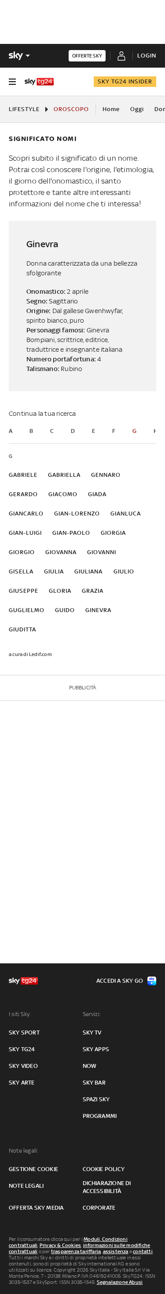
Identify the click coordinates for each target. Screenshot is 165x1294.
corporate (99, 1207)
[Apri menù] (12, 81)
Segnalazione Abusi (120, 1282)
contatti (143, 1251)
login (146, 55)
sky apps (96, 1049)
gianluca (125, 513)
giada (97, 494)
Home (111, 109)
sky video (23, 1066)
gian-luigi (25, 533)
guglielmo (26, 610)
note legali (26, 1185)
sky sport (24, 1032)
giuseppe (23, 591)
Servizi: (92, 1014)
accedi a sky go (119, 980)
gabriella (64, 475)
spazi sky (96, 1099)
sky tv (92, 1032)
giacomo (62, 494)
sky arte (22, 1082)
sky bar (94, 1082)
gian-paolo (71, 533)
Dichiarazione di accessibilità (107, 1187)
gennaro (106, 475)
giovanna (61, 552)
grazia (92, 591)
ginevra (98, 610)
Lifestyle (24, 109)
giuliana (88, 571)
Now (90, 1066)
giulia (54, 571)
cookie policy (104, 1169)
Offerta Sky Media (36, 1207)
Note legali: (23, 1150)
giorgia (113, 533)
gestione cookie (33, 1169)
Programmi (100, 1116)
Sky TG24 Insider (125, 81)
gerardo (23, 494)
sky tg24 (22, 1049)
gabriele (23, 475)
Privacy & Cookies (60, 1245)
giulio (124, 571)
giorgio (22, 552)
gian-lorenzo (77, 513)
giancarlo (26, 513)
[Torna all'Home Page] (39, 81)
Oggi (137, 109)
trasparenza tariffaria (76, 1251)
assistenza (115, 1251)
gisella (21, 571)
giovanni (101, 552)
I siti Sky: (20, 1014)
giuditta (22, 629)
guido (65, 610)
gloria (60, 591)
